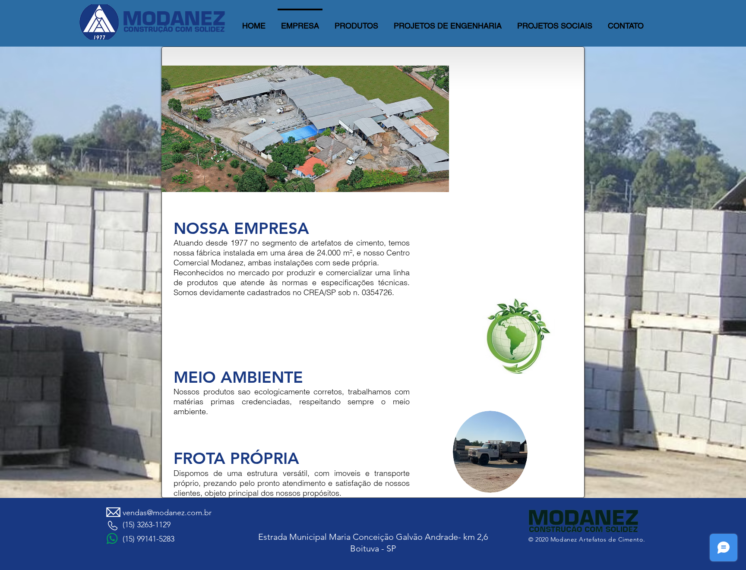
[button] (356, 22)
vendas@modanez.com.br (167, 512)
